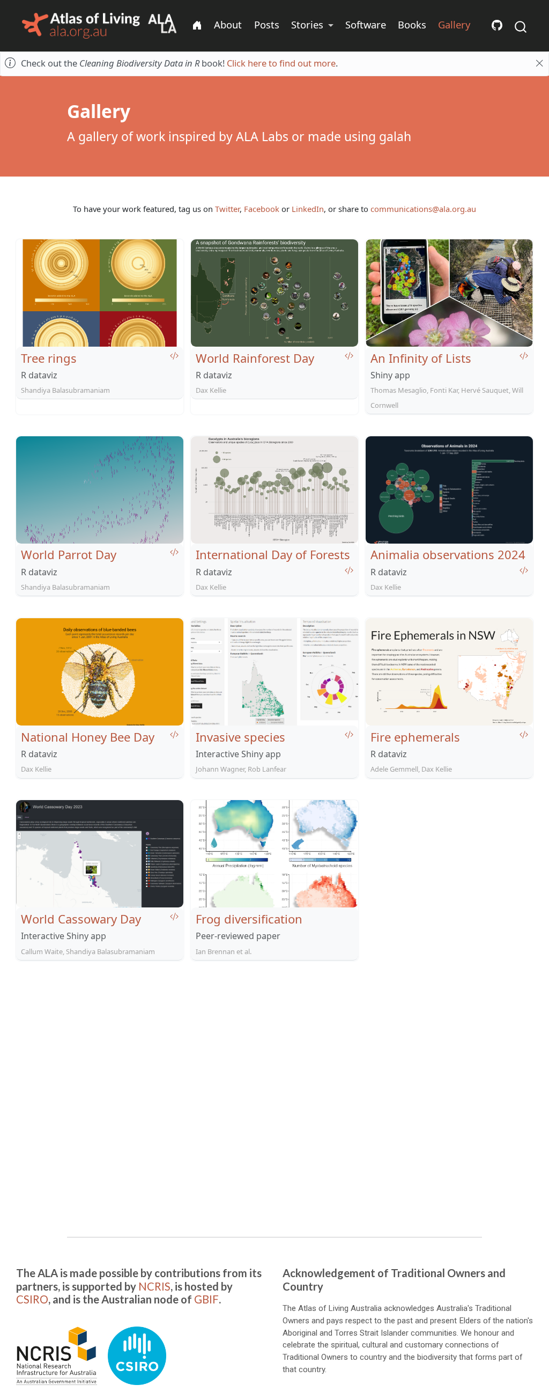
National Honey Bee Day (87, 737)
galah (395, 136)
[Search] (520, 26)
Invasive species (240, 737)
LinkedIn (308, 208)
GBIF (206, 1299)
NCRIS (154, 1286)
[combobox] (521, 26)
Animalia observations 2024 (447, 554)
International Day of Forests (273, 554)
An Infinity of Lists (420, 358)
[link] (312, 24)
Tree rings (49, 358)
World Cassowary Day (81, 919)
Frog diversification (249, 919)
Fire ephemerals (415, 737)
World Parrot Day (68, 554)
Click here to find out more (281, 63)
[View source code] (174, 355)
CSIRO (32, 1299)
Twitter (227, 208)
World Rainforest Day (255, 358)
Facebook (261, 208)
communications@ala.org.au (423, 208)
